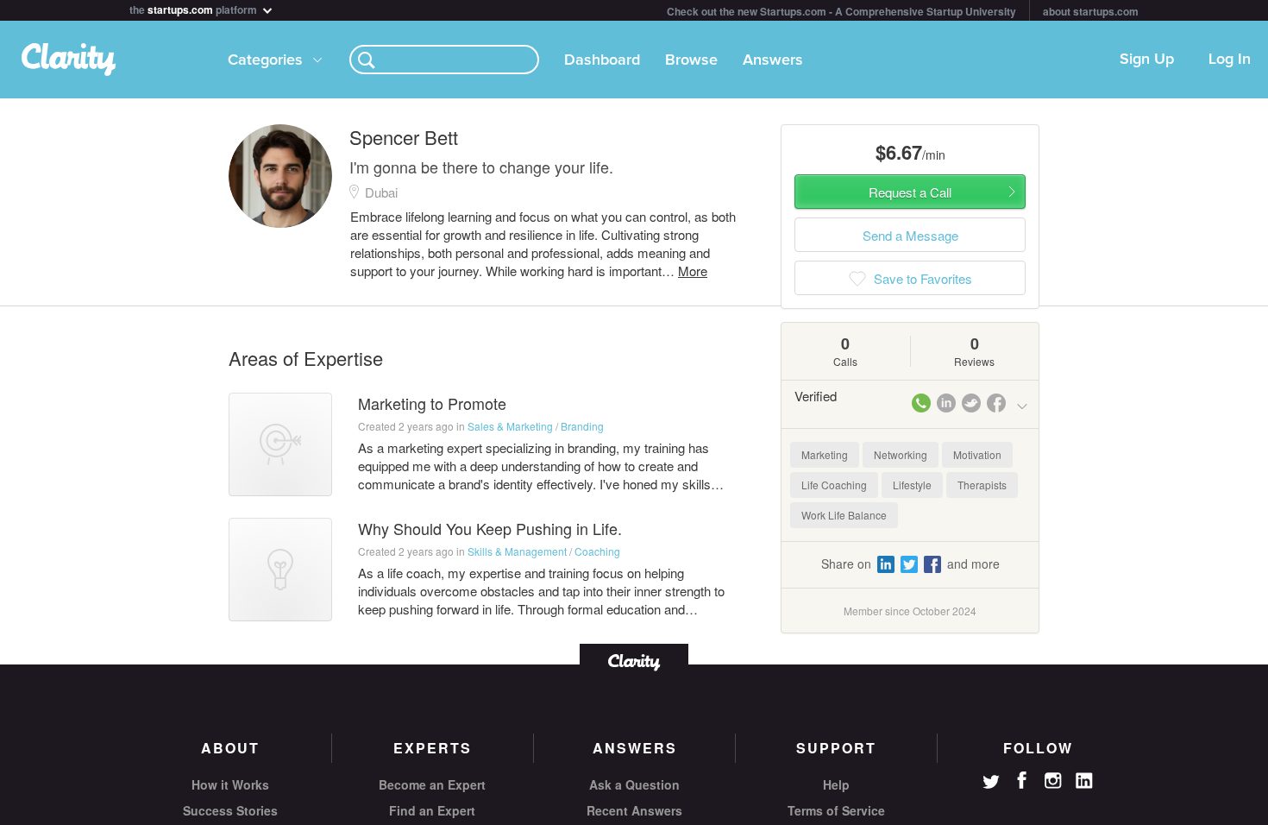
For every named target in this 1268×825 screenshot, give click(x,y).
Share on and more (910, 563)
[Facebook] (1022, 780)
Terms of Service (836, 810)
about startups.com (1091, 11)
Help (836, 784)
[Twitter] (991, 783)
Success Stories (230, 810)
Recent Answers (634, 810)
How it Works (230, 784)
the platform (194, 8)
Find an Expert (432, 810)
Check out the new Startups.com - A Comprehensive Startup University (841, 11)
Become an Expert (432, 784)
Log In (1229, 59)
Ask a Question (634, 784)
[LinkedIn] (1084, 781)
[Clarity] (634, 660)
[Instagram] (1053, 781)
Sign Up (1147, 59)
